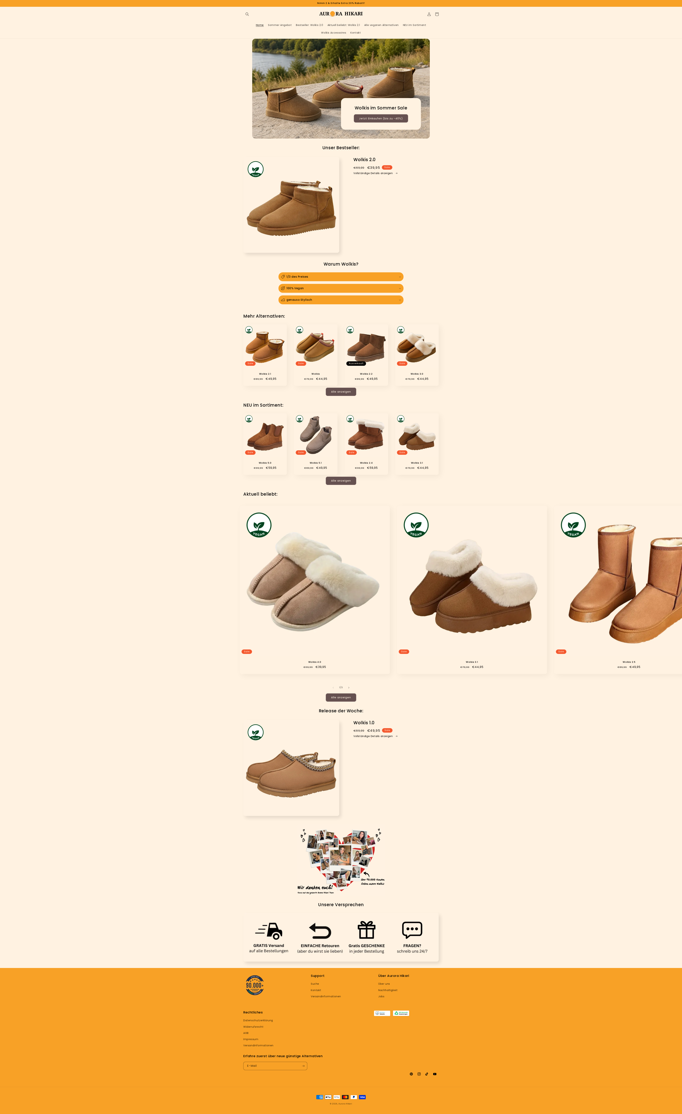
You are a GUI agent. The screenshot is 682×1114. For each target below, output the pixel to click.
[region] (341, 3)
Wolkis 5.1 (316, 463)
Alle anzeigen (341, 391)
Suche (315, 984)
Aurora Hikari (345, 1103)
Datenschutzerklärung (258, 1020)
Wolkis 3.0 (417, 374)
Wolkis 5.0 (265, 463)
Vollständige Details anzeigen (373, 173)
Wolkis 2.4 (366, 463)
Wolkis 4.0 (314, 662)
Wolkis (316, 374)
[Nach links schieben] (333, 688)
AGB (246, 1033)
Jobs (381, 996)
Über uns (384, 984)
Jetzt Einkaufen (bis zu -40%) (381, 118)
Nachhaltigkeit (387, 990)
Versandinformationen (326, 996)
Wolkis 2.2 (366, 374)
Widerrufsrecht (253, 1027)
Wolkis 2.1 (265, 374)
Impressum (250, 1039)
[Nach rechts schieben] (349, 688)
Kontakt (316, 990)
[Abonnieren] (303, 1066)
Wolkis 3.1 (417, 463)
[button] (247, 14)
